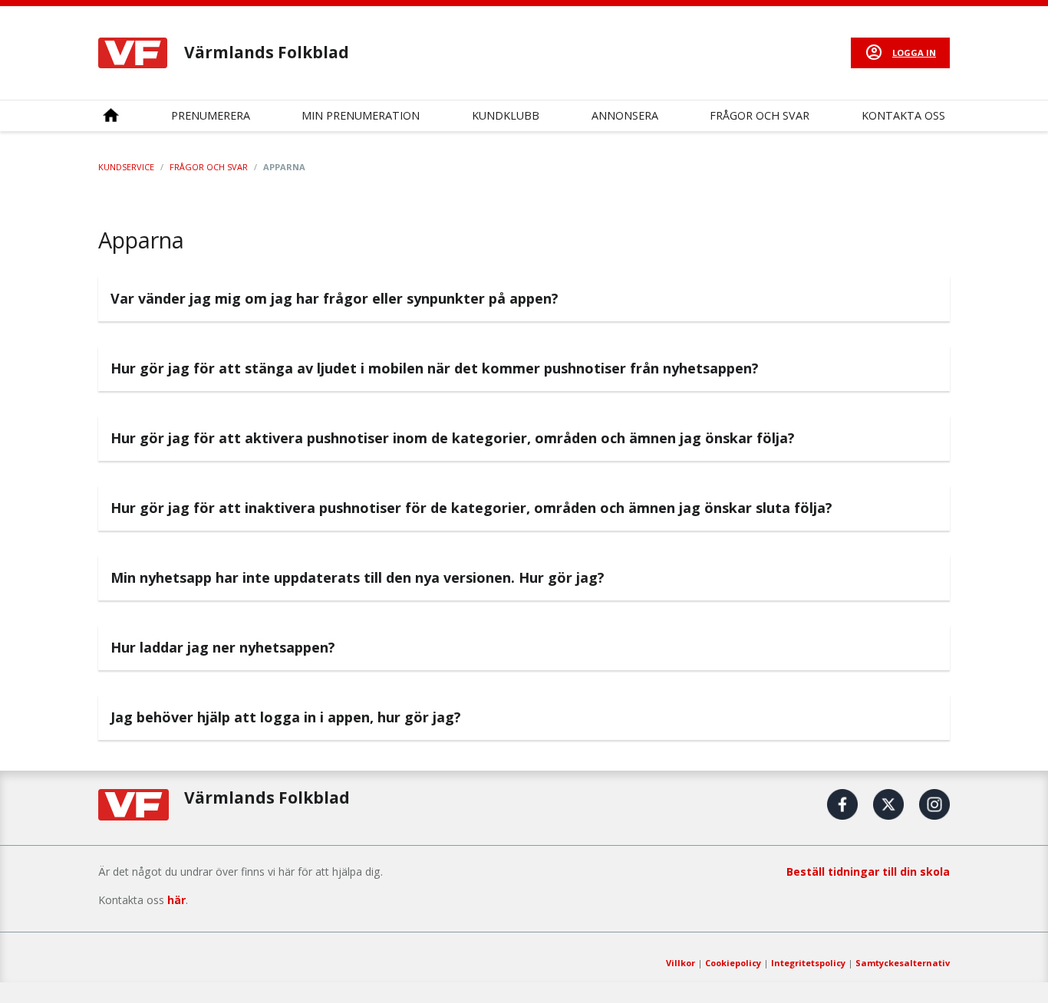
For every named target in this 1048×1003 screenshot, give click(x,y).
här (176, 900)
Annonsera (625, 115)
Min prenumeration (361, 115)
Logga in (914, 52)
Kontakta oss (903, 115)
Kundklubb (505, 115)
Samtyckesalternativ (902, 962)
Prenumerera (210, 115)
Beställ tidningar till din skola (868, 871)
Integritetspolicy (808, 962)
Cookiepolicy (733, 962)
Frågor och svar (759, 115)
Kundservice (126, 167)
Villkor (680, 962)
